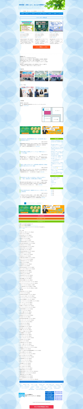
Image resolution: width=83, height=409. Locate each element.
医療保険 (46, 388)
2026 (51, 190)
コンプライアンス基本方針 (39, 388)
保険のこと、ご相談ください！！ (55, 32)
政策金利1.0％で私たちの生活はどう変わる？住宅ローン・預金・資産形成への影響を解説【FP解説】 (57, 152)
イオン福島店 (41, 385)
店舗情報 (22, 13)
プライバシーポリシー (24, 388)
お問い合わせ (60, 13)
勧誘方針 (31, 388)
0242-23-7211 (59, 398)
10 (37, 203)
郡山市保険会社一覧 (41, 221)
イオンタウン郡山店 (34, 385)
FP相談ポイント (28, 13)
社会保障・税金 (53, 182)
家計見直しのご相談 (59, 384)
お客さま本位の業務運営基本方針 (41, 389)
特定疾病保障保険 (57, 388)
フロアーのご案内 (22, 228)
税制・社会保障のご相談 (50, 384)
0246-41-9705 (59, 399)
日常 (51, 185)
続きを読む (38, 146)
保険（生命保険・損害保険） (55, 177)
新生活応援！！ (22, 32)
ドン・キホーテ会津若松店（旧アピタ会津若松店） (53, 385)
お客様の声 (33, 13)
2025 (51, 191)
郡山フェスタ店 (27, 385)
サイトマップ (50, 389)
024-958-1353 (59, 393)
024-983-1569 (59, 391)
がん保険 (51, 388)
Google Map (24, 37)
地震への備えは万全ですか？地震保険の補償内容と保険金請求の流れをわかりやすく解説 (57, 148)
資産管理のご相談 (42, 384)
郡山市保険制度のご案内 (41, 218)
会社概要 (49, 13)
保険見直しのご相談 (26, 384)
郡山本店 (21, 385)
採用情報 (55, 13)
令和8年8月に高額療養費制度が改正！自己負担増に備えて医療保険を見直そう (57, 141)
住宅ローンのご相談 (34, 384)
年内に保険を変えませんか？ (39, 32)
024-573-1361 (59, 396)
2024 (51, 193)
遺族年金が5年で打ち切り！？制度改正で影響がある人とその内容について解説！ (57, 163)
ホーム (20, 384)
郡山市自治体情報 (41, 215)
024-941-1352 (26, 105)
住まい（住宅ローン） (54, 179)
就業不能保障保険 (31, 389)
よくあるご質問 (38, 13)
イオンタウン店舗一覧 (41, 381)
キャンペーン (53, 184)
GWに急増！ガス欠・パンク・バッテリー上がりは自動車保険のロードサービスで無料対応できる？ (57, 159)
